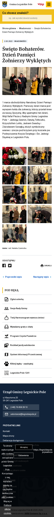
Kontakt (6, 431)
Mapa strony (8, 436)
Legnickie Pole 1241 (20, 373)
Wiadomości (25, 28)
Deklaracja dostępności (13, 440)
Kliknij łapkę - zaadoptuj (21, 364)
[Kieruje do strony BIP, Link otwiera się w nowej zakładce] (40, 4)
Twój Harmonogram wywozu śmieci (27, 318)
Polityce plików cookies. (8, 509)
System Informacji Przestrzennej (26, 354)
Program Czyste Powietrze (23, 336)
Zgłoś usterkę (17, 299)
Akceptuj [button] (24, 447)
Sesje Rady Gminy (18, 308)
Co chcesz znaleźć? (15, 13)
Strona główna (9, 28)
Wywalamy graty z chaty (21, 327)
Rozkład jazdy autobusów (22, 345)
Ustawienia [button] (23, 455)
